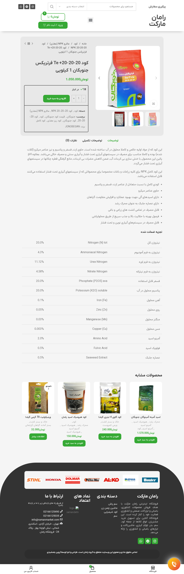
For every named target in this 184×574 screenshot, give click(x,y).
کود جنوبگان (69, 121)
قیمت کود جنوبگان (55, 117)
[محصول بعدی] (25, 44)
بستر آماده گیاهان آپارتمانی (38, 425)
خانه (84, 44)
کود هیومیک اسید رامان (74, 417)
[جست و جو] (52, 7)
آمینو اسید (147, 429)
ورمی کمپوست (110, 425)
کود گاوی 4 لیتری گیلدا (109, 417)
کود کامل (40, 121)
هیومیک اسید (73, 432)
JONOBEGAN (72, 127)
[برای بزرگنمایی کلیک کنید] (153, 103)
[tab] (112, 141)
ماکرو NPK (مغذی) (59, 44)
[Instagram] (32, 6)
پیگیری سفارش (157, 6)
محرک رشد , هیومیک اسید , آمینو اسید (146, 423)
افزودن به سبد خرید (56, 98)
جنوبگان (71, 117)
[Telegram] (26, 6)
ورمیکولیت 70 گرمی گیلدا (38, 417)
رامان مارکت (157, 21)
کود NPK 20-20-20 (61, 111)
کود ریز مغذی (54, 121)
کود (75, 44)
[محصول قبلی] (32, 44)
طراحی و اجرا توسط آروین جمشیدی (62, 552)
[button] (90, 20)
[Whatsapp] (20, 6)
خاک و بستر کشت (110, 422)
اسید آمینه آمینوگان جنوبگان (145, 417)
